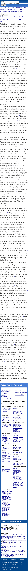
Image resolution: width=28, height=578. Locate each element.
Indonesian (4, 504)
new (9, 435)
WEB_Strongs (5, 440)
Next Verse (7, 11)
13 (4, 19)
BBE (20, 417)
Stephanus (15, 437)
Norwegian (4, 513)
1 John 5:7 (21, 542)
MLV (22, 413)
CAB (21, 485)
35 (27, 250)
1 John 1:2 (15, 542)
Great (14, 429)
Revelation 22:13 (22, 540)
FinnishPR (8, 500)
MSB (5, 411)
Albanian (4, 491)
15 (10, 19)
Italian (8, 504)
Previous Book (4, 9)
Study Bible (4, 7)
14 (7, 19)
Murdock (20, 447)
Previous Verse (21, 9)
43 (2, 311)
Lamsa (14, 448)
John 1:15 (3, 528)
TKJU (7, 426)
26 (26, 184)
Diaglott (15, 408)
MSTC (3, 424)
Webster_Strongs (6, 438)
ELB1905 (4, 459)
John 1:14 (3, 542)
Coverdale (15, 428)
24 (0, 174)
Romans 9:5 (4, 553)
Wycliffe (15, 426)
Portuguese (4, 510)
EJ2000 (18, 485)
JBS (20, 464)
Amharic (4, 492)
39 (14, 276)
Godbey (20, 411)
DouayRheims (16, 431)
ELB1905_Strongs (6, 461)
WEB (3, 410)
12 (1, 19)
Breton (3, 496)
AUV (14, 419)
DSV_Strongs (19, 452)
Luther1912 (4, 455)
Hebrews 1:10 (21, 536)
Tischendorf (16, 438)
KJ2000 (6, 425)
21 (4, 22)
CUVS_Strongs (5, 471)
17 (17, 19)
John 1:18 (3, 546)
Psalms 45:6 (19, 550)
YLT (5, 408)
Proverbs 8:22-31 (17, 535)
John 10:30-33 (5, 550)
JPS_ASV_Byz (16, 478)
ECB (14, 413)
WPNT (15, 487)
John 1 (2, 11)
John (24, 7)
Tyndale (19, 426)
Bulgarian (4, 497)
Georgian (4, 502)
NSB (20, 419)
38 (26, 264)
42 (14, 299)
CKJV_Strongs (5, 443)
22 (0, 158)
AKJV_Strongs (5, 441)
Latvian (7, 508)
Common (15, 484)
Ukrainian (9, 514)
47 (21, 337)
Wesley (15, 471)
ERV (8, 408)
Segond (15, 458)
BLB (20, 413)
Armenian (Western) (6, 493)
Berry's (3, 567)
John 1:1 (3, 526)
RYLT (14, 485)
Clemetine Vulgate (6, 448)
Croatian (9, 497)
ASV (10, 408)
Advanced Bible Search (21, 392)
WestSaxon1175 (17, 425)
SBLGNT (17, 440)
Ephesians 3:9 (5, 536)
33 (15, 233)
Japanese (4, 507)
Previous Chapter (12, 9)
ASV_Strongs (5, 439)
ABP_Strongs (5, 435)
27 (16, 191)
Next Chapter (13, 11)
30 (7, 212)
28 (27, 196)
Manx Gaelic (5, 511)
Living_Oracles (16, 474)
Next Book (20, 11)
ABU (18, 476)
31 (10, 219)
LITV (20, 412)
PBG (8, 509)
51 (26, 368)
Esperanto (4, 499)
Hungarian (4, 503)
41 (27, 290)
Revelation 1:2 (5, 538)
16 (13, 19)
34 (0, 248)
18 (20, 19)
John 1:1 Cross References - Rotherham (5, 395)
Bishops (15, 430)
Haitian (8, 502)
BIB (8, 420)
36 (24, 255)
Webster (15, 473)
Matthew (20, 428)
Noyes (19, 477)
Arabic (10, 491)
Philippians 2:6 (5, 554)
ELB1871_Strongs (6, 458)
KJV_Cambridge (17, 468)
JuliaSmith (15, 410)
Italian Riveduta (5, 505)
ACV (17, 413)
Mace (14, 470)
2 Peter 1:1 (13, 555)
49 (23, 354)
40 (14, 285)
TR (18, 439)
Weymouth (15, 417)
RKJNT (3, 426)
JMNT (17, 419)
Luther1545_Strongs (6, 453)
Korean (3, 508)
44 (23, 316)
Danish (6, 498)
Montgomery (16, 483)
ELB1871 (4, 457)
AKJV (6, 410)
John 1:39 (3, 529)
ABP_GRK (15, 435)
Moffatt (18, 481)
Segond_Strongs (17, 459)
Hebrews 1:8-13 (5, 555)
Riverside (21, 482)
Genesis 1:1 (9, 535)
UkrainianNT (5, 515)
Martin (19, 456)
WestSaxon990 (16, 424)
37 (2, 262)
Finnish (3, 500)
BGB (20, 441)
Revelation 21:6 (13, 540)
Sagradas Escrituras (18, 463)
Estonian (9, 499)
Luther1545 (4, 452)
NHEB (19, 484)
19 (23, 19)
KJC (3, 425)
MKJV (6, 424)
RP (14, 440)
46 (18, 330)
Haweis (15, 472)
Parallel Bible (18, 390)
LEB (9, 410)
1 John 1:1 (9, 542)
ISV (14, 420)
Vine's (16, 567)
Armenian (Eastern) (6, 494)
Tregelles (15, 439)
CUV (3, 469)
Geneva (18, 429)
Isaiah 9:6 (6, 551)
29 (2, 205)
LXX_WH (21, 437)
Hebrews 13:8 (12, 537)
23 (13, 165)
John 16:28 (10, 546)
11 (25, 17)
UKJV (9, 425)
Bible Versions (11, 7)
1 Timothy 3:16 (13, 554)
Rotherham (16, 411)
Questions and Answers (17, 560)
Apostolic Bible (6, 570)
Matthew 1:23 (21, 551)
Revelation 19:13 (5, 544)
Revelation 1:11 (21, 538)
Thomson (19, 472)
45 (12, 321)
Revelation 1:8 (12, 538)
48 (14, 344)
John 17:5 (15, 546)
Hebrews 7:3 (4, 537)
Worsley (19, 471)
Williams (21, 483)
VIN (16, 420)
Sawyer (15, 476)
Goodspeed (16, 482)
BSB (3, 411)
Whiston (18, 470)
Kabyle (8, 507)
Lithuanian (4, 509)
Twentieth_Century (17, 479)
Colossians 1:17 (13, 536)
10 (22, 17)
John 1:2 (3, 535)
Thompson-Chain (17, 565)
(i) (7, 23)
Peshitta (19, 448)
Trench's (10, 567)
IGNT (3, 420)
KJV (3, 408)
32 (8, 226)
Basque (7, 496)
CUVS (3, 470)
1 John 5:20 (10, 556)
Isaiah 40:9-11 (13, 551)
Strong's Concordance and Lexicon (12, 562)
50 (4, 361)
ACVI (6, 420)
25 (14, 177)
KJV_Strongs (5, 437)
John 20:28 (12, 550)
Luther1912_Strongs (6, 456)
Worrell (15, 481)
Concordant (16, 412)
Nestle (21, 439)
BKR (3, 498)
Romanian (4, 514)
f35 (20, 440)
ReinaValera (16, 464)
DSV (14, 452)
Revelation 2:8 (5, 540)
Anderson (15, 477)
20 (1, 22)
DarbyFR (15, 456)
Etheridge (15, 447)
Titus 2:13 (20, 554)
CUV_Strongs (8, 469)
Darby (20, 410)
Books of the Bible (19, 395)
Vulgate (3, 447)
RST (7, 491)
